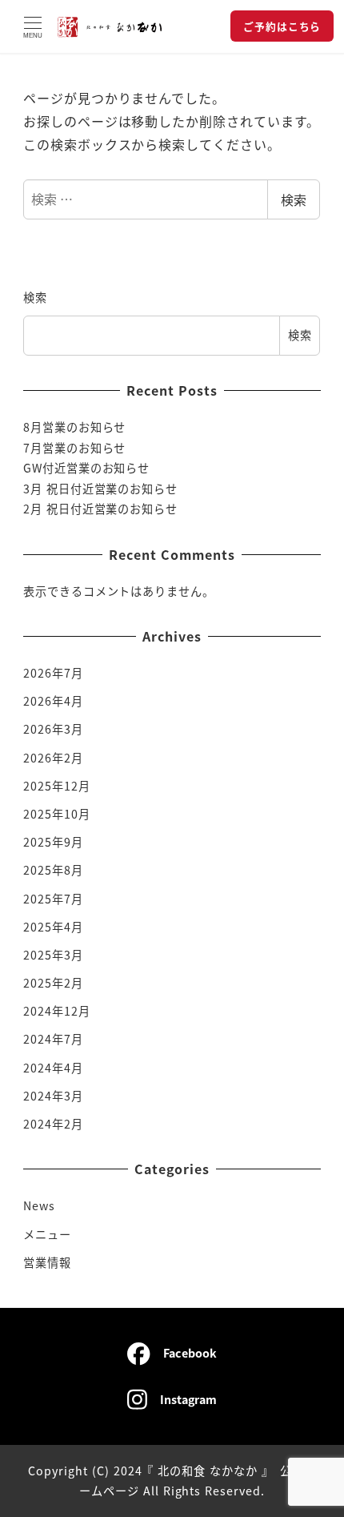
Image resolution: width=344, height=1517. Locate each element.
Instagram (188, 1399)
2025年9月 (53, 842)
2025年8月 (53, 870)
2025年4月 (53, 927)
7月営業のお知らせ (74, 448)
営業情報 (47, 1262)
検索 (293, 199)
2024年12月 (56, 1011)
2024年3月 (53, 1096)
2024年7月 (53, 1039)
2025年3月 (53, 955)
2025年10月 (56, 814)
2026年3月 (53, 729)
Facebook (190, 1353)
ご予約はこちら (282, 26)
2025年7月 (53, 899)
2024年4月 (53, 1068)
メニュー (47, 1234)
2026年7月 (53, 673)
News (39, 1205)
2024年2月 (53, 1124)
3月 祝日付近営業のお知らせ (100, 489)
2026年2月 (53, 758)
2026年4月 (53, 701)
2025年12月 (56, 786)
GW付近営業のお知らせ (86, 468)
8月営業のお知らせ (74, 427)
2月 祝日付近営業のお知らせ (100, 509)
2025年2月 (53, 983)
